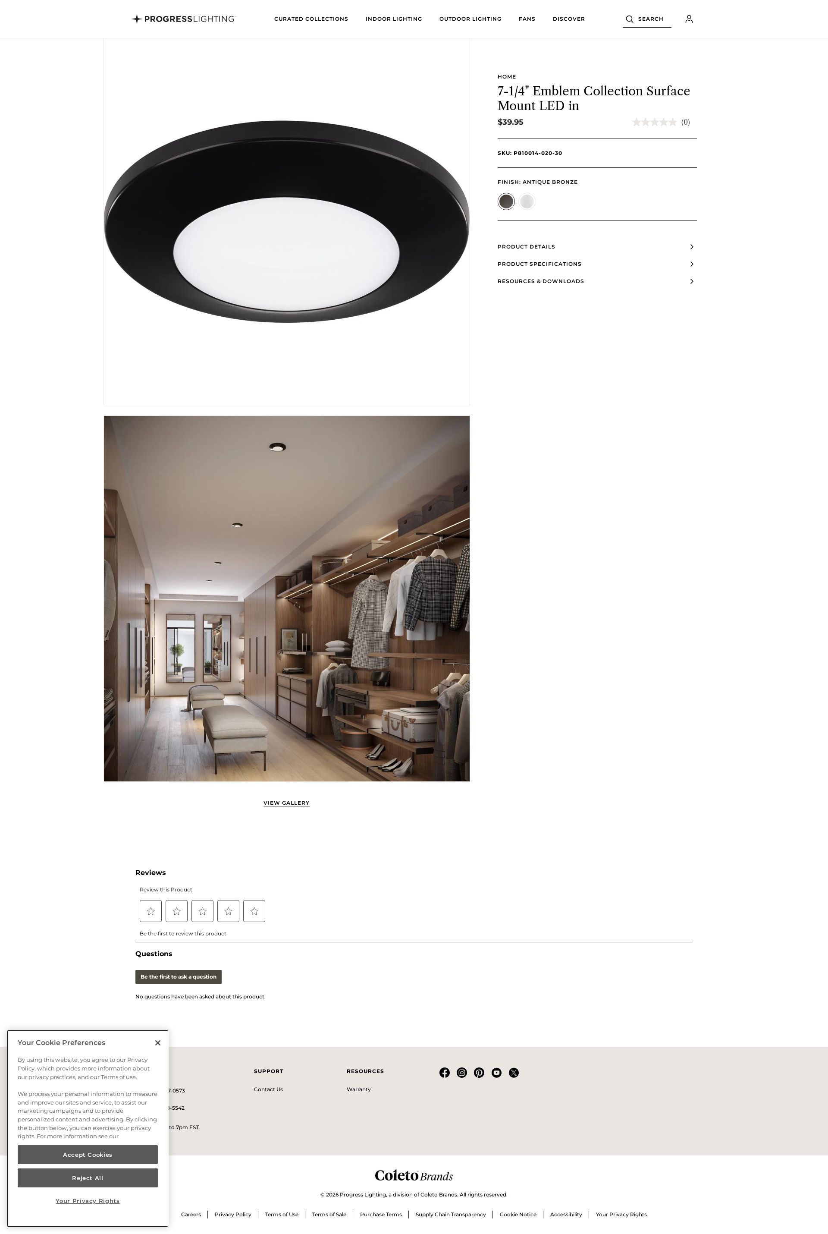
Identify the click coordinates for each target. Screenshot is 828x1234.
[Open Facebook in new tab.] (444, 1076)
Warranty (359, 1089)
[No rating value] (656, 122)
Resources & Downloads (541, 281)
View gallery (286, 803)
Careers (191, 1214)
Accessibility (566, 1214)
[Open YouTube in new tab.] (496, 1076)
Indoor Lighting (394, 19)
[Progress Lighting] (183, 19)
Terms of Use (281, 1214)
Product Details (526, 246)
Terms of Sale (329, 1214)
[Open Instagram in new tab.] (462, 1076)
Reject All (88, 1177)
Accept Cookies (88, 1154)
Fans (527, 19)
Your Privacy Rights (621, 1214)
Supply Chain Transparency (451, 1214)
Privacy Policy (233, 1214)
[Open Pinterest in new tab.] (479, 1076)
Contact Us (268, 1089)
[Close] (157, 1042)
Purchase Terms (381, 1214)
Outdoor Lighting (470, 19)
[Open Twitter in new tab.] (513, 1076)
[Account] (689, 19)
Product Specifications (540, 264)
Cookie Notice (518, 1214)
